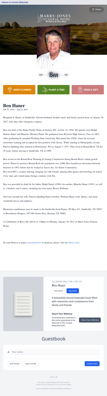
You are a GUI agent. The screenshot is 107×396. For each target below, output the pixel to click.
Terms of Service (61, 384)
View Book (58, 291)
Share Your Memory (90, 320)
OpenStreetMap (56, 389)
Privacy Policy (46, 384)
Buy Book (73, 291)
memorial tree (34, 242)
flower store (73, 242)
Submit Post (92, 363)
